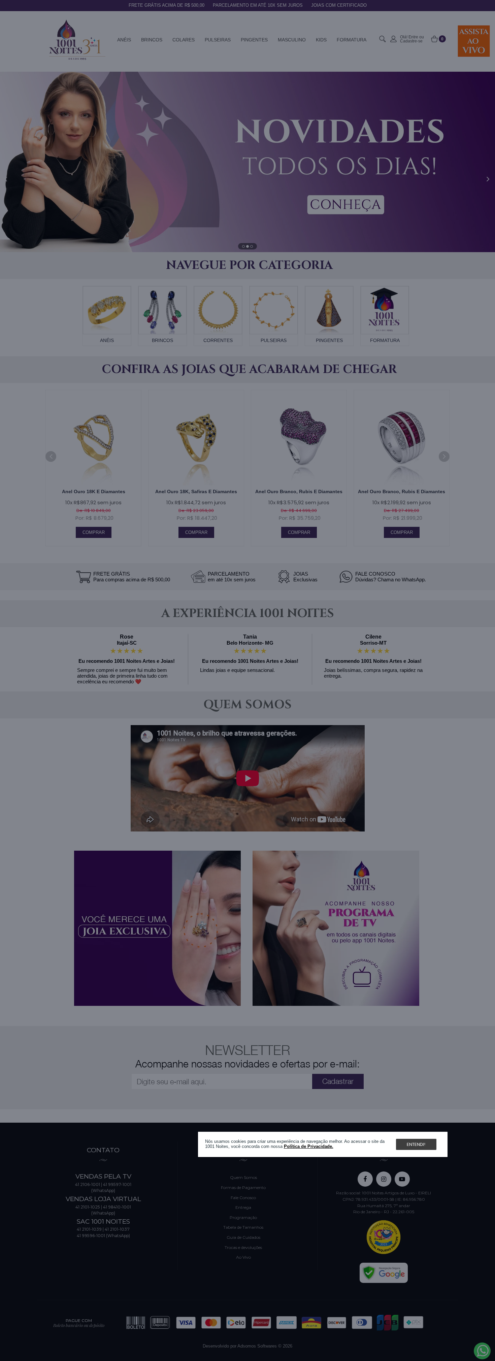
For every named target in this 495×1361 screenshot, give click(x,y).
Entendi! (416, 1144)
